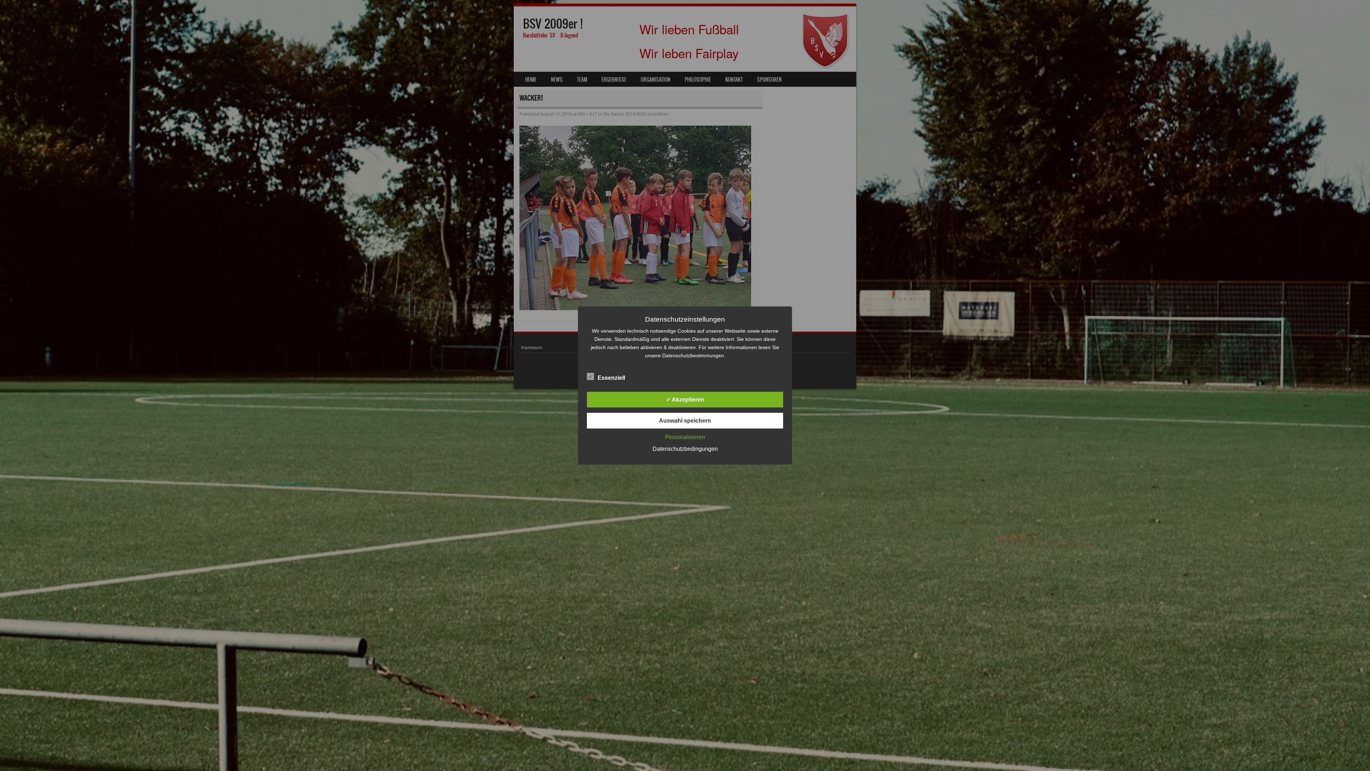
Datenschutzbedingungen (685, 449)
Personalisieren (685, 437)
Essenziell (611, 378)
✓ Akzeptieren (685, 400)
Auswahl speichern (685, 421)
